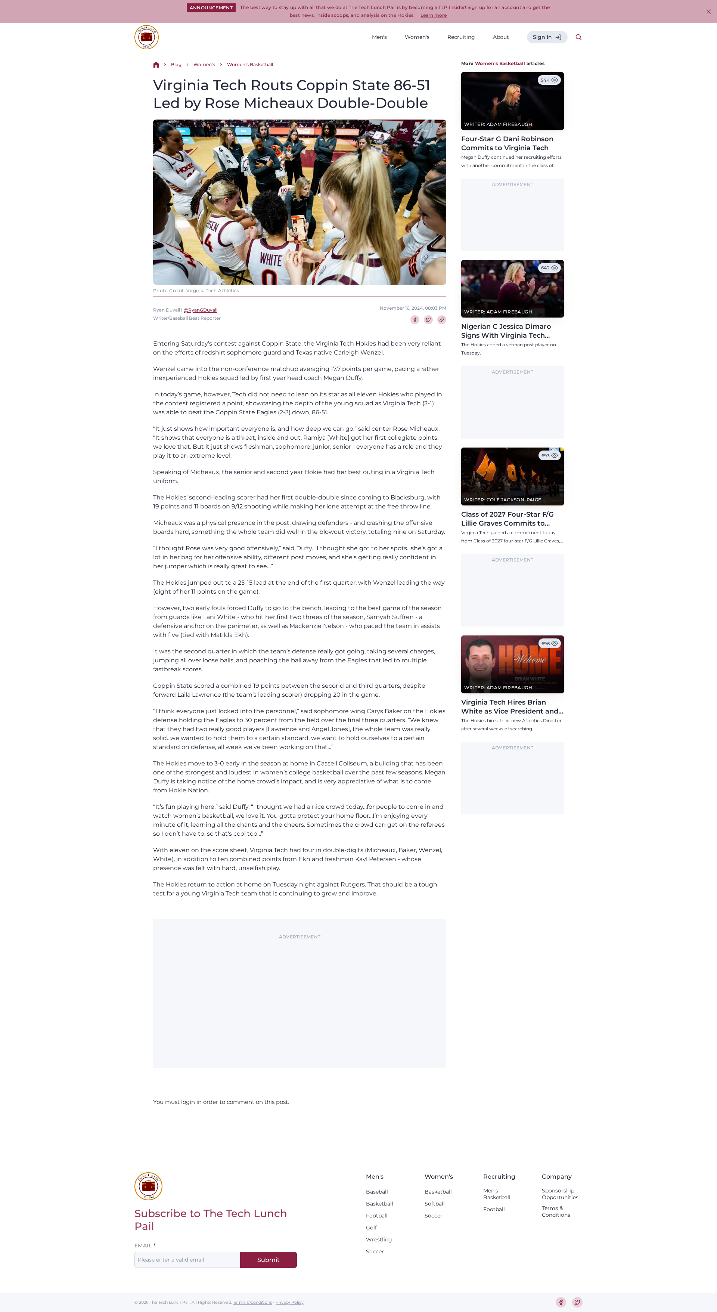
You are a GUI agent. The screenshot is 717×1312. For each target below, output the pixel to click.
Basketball (379, 1203)
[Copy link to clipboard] (441, 319)
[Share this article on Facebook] (414, 319)
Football (377, 1215)
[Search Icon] (579, 37)
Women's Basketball (250, 64)
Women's (417, 37)
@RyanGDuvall (200, 310)
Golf (371, 1227)
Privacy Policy (290, 1302)
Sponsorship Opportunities (560, 1194)
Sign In (542, 37)
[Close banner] (709, 11)
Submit (268, 1259)
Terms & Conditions (556, 1211)
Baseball (377, 1191)
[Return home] (156, 65)
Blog (176, 64)
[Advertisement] (300, 995)
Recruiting (461, 37)
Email (143, 1245)
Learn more (433, 15)
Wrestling (379, 1239)
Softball (435, 1203)
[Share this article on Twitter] (428, 319)
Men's (379, 37)
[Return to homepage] (146, 37)
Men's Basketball (496, 1194)
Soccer (375, 1251)
